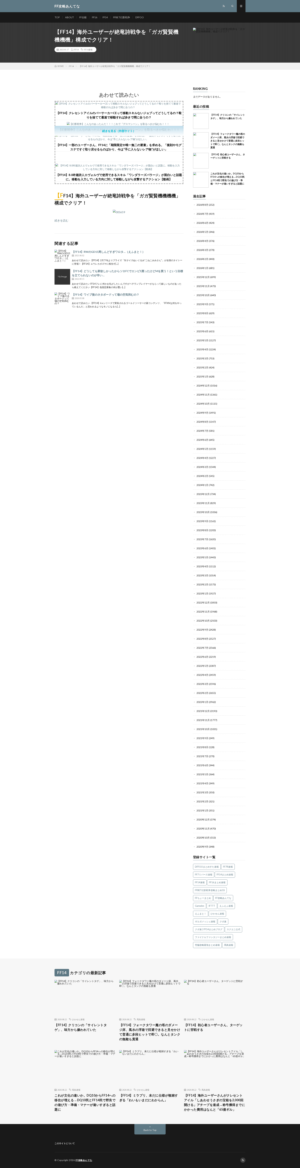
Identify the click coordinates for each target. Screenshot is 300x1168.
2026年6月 (202, 222)
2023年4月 (202, 566)
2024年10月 (203, 403)
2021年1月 (202, 810)
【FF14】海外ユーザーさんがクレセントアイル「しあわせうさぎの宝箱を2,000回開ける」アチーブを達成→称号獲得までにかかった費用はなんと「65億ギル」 (214, 1102)
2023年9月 (202, 521)
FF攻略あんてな (223, 898)
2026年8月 (202, 204)
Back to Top (150, 1130)
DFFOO (139, 17)
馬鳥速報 (228, 945)
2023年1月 (202, 593)
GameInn (199, 905)
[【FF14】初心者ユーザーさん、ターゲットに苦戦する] (201, 160)
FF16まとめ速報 (217, 882)
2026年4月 (202, 240)
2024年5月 (202, 448)
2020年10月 (203, 837)
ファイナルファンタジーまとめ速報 (213, 937)
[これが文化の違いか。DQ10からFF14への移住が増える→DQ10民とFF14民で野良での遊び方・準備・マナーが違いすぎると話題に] (201, 180)
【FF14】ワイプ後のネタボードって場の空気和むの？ (105, 294)
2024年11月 (203, 394)
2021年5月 (202, 774)
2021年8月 (202, 747)
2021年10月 (203, 729)
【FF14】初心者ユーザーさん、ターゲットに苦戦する (213, 1027)
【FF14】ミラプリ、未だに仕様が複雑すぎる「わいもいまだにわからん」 (148, 1097)
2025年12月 (203, 277)
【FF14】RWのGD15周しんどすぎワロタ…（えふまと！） (108, 251)
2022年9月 (202, 629)
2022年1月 (202, 701)
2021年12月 (203, 711)
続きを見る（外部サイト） (119, 130)
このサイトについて (65, 1143)
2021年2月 (202, 801)
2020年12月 (203, 819)
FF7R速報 (228, 866)
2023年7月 (202, 539)
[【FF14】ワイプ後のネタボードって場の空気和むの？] (62, 300)
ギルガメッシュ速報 (205, 921)
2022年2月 (202, 692)
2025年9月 (202, 304)
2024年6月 (202, 439)
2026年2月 (202, 258)
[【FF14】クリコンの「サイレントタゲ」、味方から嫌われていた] (201, 121)
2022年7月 (202, 647)
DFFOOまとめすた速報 (207, 866)
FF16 (94, 17)
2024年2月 (202, 475)
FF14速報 (88, 50)
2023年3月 (202, 575)
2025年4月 (202, 349)
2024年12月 (203, 385)
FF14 (105, 17)
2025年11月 (203, 286)
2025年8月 (202, 313)
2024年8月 (202, 421)
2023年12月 (203, 494)
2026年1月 (202, 268)
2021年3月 (202, 792)
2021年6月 (202, 765)
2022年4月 (202, 674)
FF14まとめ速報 (225, 874)
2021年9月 (202, 738)
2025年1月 (202, 376)
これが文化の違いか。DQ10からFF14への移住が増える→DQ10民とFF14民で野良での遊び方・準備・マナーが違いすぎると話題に (85, 1102)
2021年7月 (202, 756)
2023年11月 (203, 503)
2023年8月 (202, 530)
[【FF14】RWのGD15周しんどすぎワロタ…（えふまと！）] (62, 257)
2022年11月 (203, 611)
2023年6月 (202, 548)
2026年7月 (202, 213)
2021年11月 (203, 720)
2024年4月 (202, 457)
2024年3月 (202, 466)
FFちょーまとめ (203, 898)
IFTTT (212, 905)
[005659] (119, 212)
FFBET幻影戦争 (121, 17)
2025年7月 (202, 322)
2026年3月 (202, 249)
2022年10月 (203, 620)
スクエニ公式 (233, 929)
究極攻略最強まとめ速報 (207, 945)
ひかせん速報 (217, 913)
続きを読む (61, 220)
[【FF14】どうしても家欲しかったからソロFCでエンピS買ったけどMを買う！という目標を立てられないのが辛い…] (62, 277)
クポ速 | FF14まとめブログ (208, 929)
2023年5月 (202, 557)
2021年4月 (202, 783)
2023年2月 (202, 584)
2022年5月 (202, 665)
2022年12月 (203, 602)
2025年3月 (202, 358)
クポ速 (223, 921)
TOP (57, 17)
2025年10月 (203, 295)
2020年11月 (203, 828)
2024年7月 (202, 430)
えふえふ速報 (226, 905)
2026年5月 (202, 231)
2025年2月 (202, 367)
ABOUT (69, 17)
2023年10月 (203, 512)
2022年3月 (202, 683)
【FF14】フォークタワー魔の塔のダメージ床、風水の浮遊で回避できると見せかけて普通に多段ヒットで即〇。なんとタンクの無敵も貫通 (227, 140)
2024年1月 (202, 485)
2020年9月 (202, 846)
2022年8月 (202, 638)
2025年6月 (202, 331)
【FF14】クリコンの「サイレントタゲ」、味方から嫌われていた (81, 1027)
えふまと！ (200, 913)
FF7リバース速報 (203, 874)
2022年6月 (202, 656)
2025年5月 (202, 340)
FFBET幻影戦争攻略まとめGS (210, 890)
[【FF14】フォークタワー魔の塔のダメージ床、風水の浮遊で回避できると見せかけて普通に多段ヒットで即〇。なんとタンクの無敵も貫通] (201, 140)
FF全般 (83, 17)
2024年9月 (202, 412)
